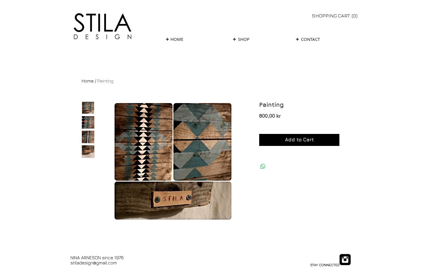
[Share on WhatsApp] (262, 166)
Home (88, 80)
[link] (335, 16)
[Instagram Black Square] (345, 259)
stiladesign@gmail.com (93, 262)
